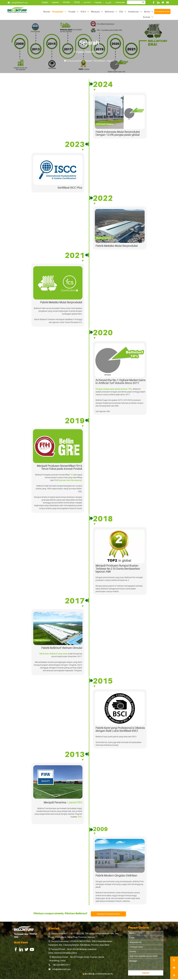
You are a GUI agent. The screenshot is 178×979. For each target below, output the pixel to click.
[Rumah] (17, 9)
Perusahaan (99, 60)
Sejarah (110, 60)
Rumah (88, 60)
